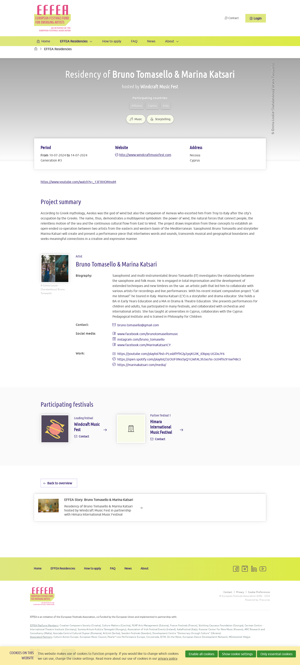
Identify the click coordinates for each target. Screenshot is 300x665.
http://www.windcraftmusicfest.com (145, 155)
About (169, 41)
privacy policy (167, 658)
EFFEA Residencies (74, 41)
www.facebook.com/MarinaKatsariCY (144, 345)
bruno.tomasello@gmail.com (138, 325)
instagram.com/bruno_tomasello (140, 339)
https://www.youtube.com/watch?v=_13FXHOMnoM (78, 182)
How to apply (111, 41)
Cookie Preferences (259, 592)
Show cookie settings (237, 654)
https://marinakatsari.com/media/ (141, 365)
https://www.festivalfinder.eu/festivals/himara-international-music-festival (150, 429)
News (151, 41)
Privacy (240, 592)
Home (45, 41)
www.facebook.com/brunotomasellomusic (147, 334)
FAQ (134, 41)
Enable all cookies (201, 654)
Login (258, 18)
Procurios (264, 599)
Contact (233, 18)
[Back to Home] (52, 18)
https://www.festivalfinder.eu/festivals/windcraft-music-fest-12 (74, 429)
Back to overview (59, 483)
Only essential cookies (276, 654)
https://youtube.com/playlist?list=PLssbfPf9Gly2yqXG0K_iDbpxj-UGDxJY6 (170, 354)
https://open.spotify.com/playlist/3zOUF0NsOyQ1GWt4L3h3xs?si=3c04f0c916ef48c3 (179, 359)
